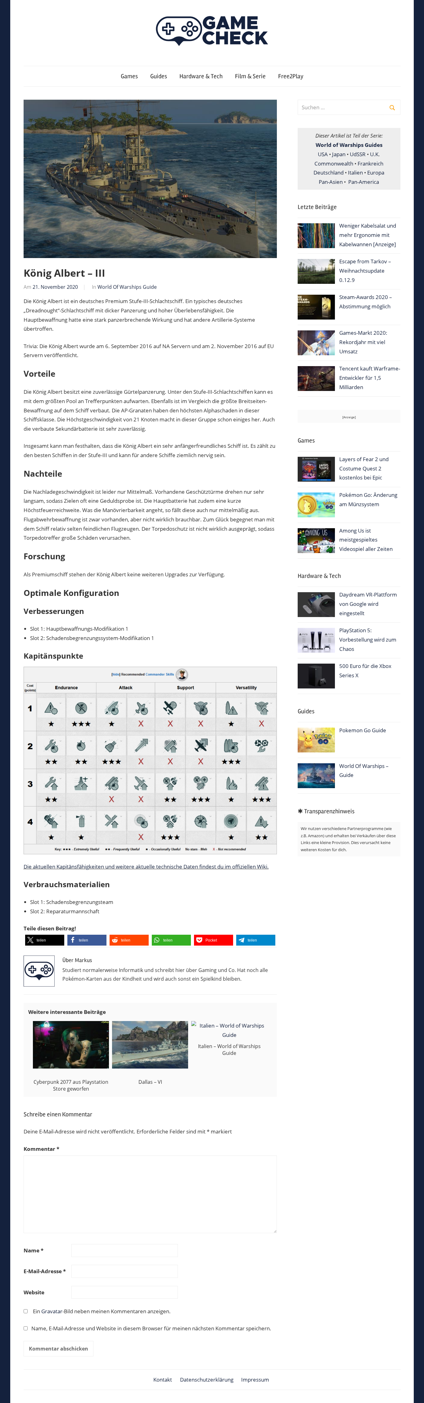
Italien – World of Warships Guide (229, 1049)
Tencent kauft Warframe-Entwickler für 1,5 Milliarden (369, 378)
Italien (355, 172)
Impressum (255, 1379)
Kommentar (41, 1148)
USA (323, 154)
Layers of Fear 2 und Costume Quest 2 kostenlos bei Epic (364, 468)
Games (129, 76)
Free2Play (290, 76)
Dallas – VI (150, 1081)
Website (34, 1292)
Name (33, 1250)
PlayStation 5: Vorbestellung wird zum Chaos (367, 639)
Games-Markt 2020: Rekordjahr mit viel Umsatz (363, 342)
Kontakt (162, 1379)
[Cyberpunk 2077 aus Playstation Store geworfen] (71, 1025)
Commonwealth (333, 163)
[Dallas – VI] (150, 1025)
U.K (374, 154)
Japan (338, 154)
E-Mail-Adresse (45, 1271)
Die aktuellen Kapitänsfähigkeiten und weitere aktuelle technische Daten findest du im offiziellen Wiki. (146, 866)
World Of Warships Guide (127, 287)
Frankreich (370, 163)
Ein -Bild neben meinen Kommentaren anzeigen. (102, 1311)
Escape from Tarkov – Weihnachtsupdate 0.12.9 (365, 271)
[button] (44, 940)
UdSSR (358, 154)
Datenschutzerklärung (206, 1379)
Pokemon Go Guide (362, 730)
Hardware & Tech (201, 76)
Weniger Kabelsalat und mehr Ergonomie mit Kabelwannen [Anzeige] (367, 235)
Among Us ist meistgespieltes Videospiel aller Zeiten (366, 540)
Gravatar (51, 1311)
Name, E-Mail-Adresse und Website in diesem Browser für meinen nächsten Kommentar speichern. (151, 1328)
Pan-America (363, 181)
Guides (158, 76)
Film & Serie (250, 76)
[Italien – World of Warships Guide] (229, 1034)
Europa (375, 172)
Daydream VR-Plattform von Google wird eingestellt (368, 604)
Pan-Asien (331, 181)
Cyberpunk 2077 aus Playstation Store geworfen (71, 1085)
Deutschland (328, 172)
